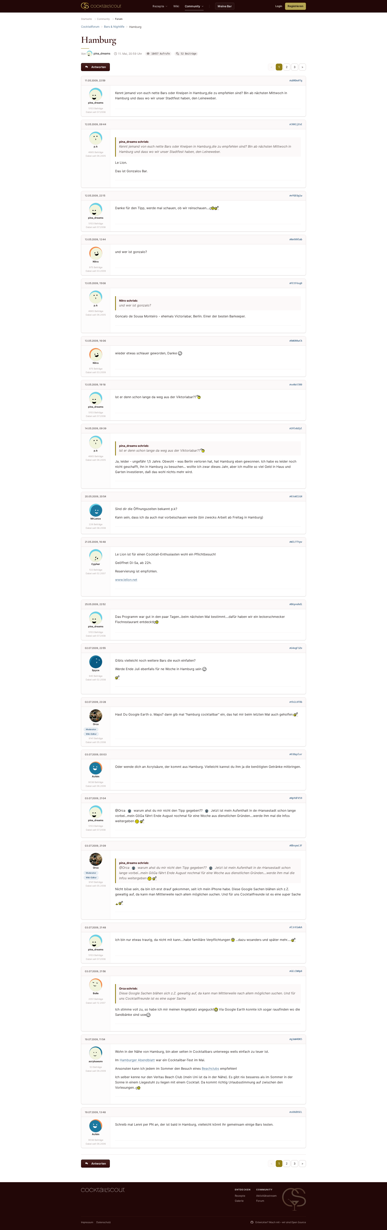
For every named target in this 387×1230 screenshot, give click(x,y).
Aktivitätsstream (266, 1195)
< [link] (271, 67)
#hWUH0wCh (295, 340)
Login (278, 6)
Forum (260, 1200)
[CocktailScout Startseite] (101, 6)
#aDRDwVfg (295, 80)
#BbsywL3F (295, 845)
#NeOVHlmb (295, 239)
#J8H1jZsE (295, 124)
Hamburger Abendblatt (137, 1060)
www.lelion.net (126, 580)
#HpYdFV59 (295, 798)
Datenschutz (103, 1222)
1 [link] (279, 67)
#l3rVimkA (295, 927)
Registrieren (295, 6)
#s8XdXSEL (295, 1112)
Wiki (176, 6)
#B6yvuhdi (295, 604)
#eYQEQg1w (295, 195)
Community (103, 18)
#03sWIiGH (295, 496)
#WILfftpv (295, 541)
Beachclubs (210, 1068)
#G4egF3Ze (295, 648)
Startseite (86, 18)
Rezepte (240, 1195)
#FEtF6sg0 (295, 283)
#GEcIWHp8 (295, 971)
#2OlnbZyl (295, 428)
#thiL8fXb (295, 702)
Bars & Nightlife (114, 26)
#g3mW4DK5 (295, 1039)
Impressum (87, 1222)
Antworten (98, 67)
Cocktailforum (90, 26)
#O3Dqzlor (295, 754)
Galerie (239, 1200)
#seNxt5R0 (295, 384)
